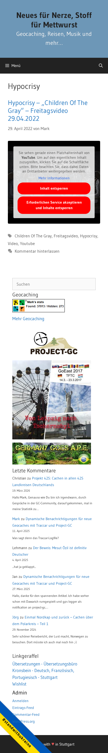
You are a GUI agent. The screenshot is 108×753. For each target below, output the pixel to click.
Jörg (15, 617)
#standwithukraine (17, 733)
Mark (16, 518)
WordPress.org (23, 721)
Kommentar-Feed (26, 714)
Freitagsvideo (66, 235)
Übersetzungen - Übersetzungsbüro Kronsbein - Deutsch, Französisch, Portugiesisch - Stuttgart (44, 670)
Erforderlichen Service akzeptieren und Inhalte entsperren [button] (54, 205)
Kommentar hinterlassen (37, 251)
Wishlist (19, 684)
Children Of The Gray (33, 235)
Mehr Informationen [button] (54, 178)
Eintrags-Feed (23, 707)
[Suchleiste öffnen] (101, 66)
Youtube (27, 243)
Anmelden (20, 700)
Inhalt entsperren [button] (54, 188)
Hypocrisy (88, 235)
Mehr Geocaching (28, 318)
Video (13, 243)
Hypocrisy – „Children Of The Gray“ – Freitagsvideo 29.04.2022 (48, 111)
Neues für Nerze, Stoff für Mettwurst (54, 20)
